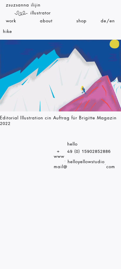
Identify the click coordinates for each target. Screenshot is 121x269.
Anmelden (118, 2)
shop (81, 21)
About (46, 21)
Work (11, 21)
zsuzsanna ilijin (23, 5)
